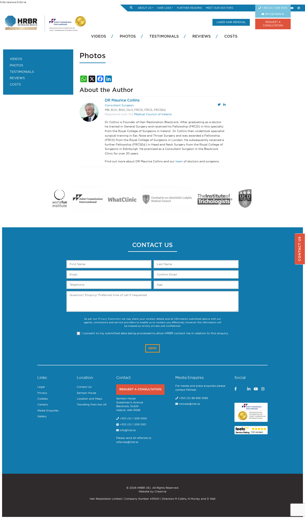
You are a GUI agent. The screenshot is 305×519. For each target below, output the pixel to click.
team (179, 161)
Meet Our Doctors (219, 8)
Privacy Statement (109, 319)
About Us (144, 8)
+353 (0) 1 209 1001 (132, 424)
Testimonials (164, 36)
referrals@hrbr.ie (127, 442)
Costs (231, 36)
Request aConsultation (273, 24)
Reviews (201, 36)
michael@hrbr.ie (189, 404)
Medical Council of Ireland (152, 114)
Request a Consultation (140, 389)
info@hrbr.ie (274, 14)
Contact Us (84, 387)
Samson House (86, 393)
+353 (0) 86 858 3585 (193, 398)
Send (152, 348)
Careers (42, 404)
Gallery (42, 416)
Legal (41, 387)
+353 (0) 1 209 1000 (274, 8)
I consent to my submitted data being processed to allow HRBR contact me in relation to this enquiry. (155, 333)
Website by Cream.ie (152, 491)
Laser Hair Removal (231, 22)
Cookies (42, 399)
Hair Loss (164, 8)
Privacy (42, 393)
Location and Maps (89, 399)
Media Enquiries (48, 410)
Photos (128, 36)
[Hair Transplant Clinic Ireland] (21, 22)
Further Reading (189, 8)
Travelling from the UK (92, 404)
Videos (98, 36)
